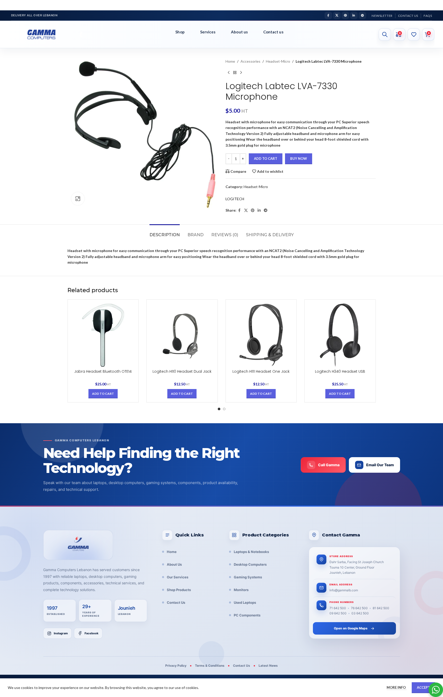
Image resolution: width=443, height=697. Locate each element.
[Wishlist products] (414, 34)
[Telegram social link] (362, 15)
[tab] (164, 232)
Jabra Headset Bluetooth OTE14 (103, 371)
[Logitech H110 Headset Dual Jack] (182, 335)
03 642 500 (360, 613)
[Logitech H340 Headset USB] (340, 335)
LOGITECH (235, 199)
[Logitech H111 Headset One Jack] (261, 335)
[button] (103, 393)
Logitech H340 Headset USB (340, 371)
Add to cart (265, 158)
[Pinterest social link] (345, 15)
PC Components (247, 615)
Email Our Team (380, 465)
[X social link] (337, 15)
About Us (174, 564)
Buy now (298, 158)
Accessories (250, 61)
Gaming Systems (248, 577)
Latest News (268, 665)
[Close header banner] (436, 5)
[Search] (385, 34)
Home (230, 61)
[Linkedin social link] (354, 15)
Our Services (177, 577)
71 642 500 (337, 608)
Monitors (241, 590)
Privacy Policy (175, 665)
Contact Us (176, 602)
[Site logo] (45, 34)
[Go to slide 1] (219, 409)
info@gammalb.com (343, 590)
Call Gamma (329, 465)
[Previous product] (229, 72)
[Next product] (241, 72)
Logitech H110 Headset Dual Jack (182, 371)
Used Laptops (245, 602)
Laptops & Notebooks (251, 552)
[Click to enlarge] (77, 198)
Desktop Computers (250, 564)
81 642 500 (381, 608)
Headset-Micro (278, 61)
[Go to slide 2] (224, 409)
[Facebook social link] (328, 15)
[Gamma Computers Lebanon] (78, 545)
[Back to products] (235, 72)
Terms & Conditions (209, 665)
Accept (423, 687)
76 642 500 (359, 608)
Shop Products (179, 590)
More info (397, 687)
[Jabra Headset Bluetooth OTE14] (103, 335)
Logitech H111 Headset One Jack (261, 371)
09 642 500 (338, 613)
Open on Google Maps (350, 628)
